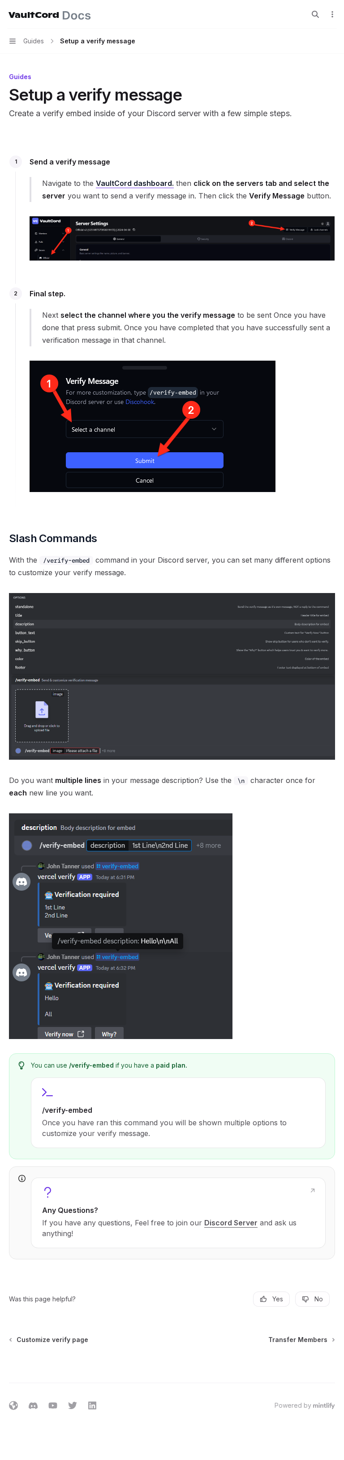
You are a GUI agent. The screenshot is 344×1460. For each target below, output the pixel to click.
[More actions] (332, 14)
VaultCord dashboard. (135, 183)
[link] (178, 1213)
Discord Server (231, 1222)
